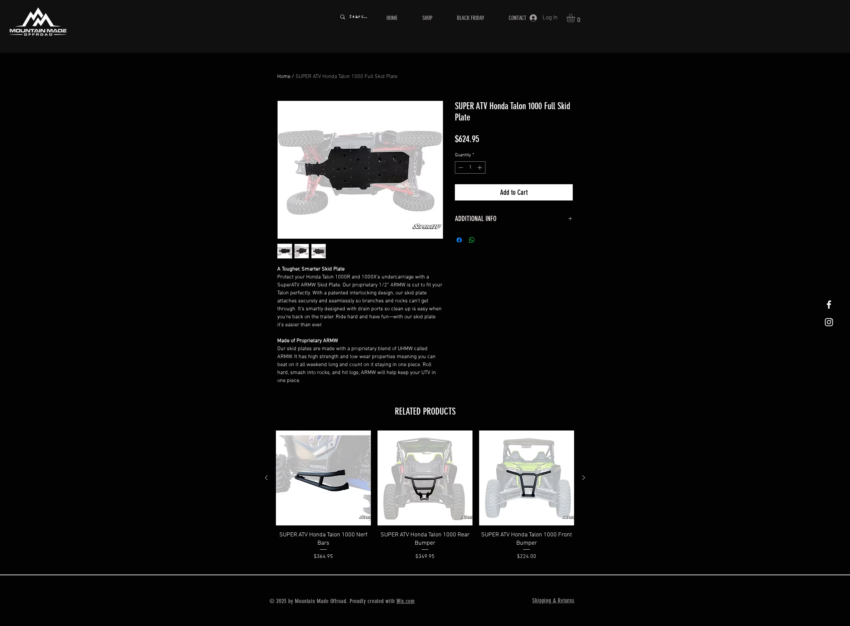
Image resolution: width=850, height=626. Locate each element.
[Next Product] (584, 478)
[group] (425, 499)
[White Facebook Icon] (828, 304)
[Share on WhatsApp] (472, 240)
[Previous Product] (266, 478)
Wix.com (405, 601)
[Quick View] (323, 477)
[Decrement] (460, 167)
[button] (575, 18)
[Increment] (480, 167)
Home (284, 76)
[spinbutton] (470, 167)
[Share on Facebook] (459, 240)
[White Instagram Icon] (828, 322)
